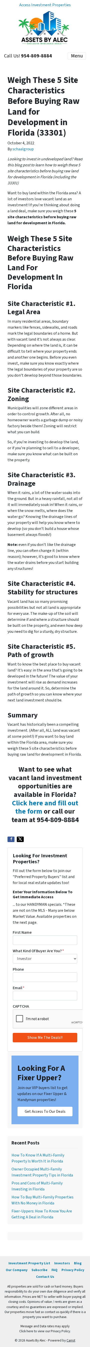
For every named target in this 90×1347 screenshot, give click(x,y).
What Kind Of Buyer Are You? (38, 951)
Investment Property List (29, 1263)
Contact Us (45, 1276)
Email (18, 988)
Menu (77, 55)
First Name (22, 932)
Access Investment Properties (45, 5)
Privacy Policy (73, 1270)
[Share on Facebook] (11, 839)
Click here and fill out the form (45, 807)
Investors (62, 1263)
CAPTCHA (21, 1006)
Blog (78, 1263)
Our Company (17, 1270)
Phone (18, 969)
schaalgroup (23, 149)
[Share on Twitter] (20, 839)
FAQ (55, 1270)
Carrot (70, 1340)
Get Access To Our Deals (45, 1111)
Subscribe (40, 1270)
